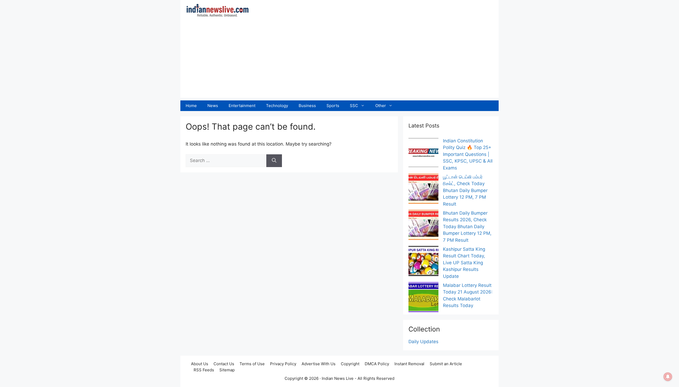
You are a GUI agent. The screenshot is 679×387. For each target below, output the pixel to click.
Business (307, 105)
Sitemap (227, 369)
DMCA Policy (377, 363)
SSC (354, 105)
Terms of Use (252, 363)
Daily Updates (423, 341)
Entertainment (242, 105)
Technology (277, 105)
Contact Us (224, 363)
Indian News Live (338, 378)
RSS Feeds (204, 369)
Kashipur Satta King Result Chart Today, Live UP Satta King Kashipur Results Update (464, 262)
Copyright (350, 363)
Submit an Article (446, 363)
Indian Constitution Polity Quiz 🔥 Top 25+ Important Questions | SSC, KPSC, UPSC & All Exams (468, 154)
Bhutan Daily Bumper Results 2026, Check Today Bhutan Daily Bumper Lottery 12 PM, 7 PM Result (467, 226)
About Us (199, 363)
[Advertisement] (339, 60)
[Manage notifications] (668, 376)
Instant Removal (409, 363)
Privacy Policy (283, 363)
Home (191, 105)
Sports (333, 105)
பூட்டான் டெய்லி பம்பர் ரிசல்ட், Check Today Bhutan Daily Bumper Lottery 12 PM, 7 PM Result (465, 190)
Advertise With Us (319, 363)
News (212, 105)
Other (380, 105)
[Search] (274, 160)
